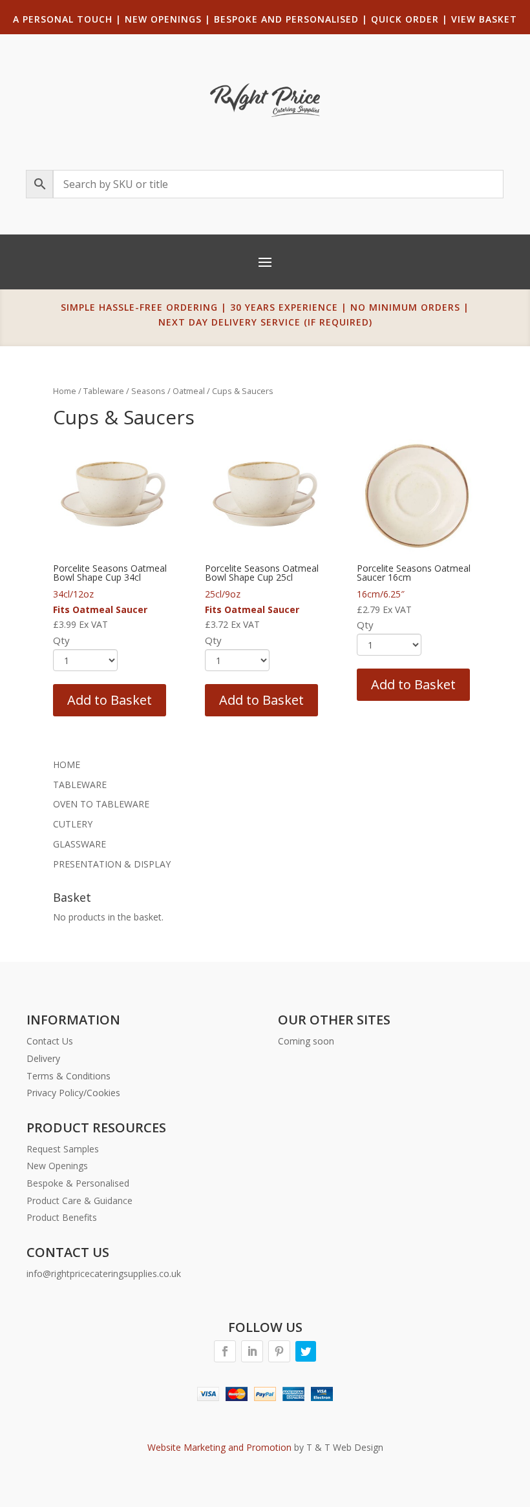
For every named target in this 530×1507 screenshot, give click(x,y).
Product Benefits (61, 1217)
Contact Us (49, 1041)
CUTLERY (72, 824)
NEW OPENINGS (163, 19)
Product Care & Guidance (79, 1200)
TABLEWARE (80, 784)
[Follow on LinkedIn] (252, 1351)
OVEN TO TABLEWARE (101, 804)
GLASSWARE (79, 844)
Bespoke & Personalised (77, 1183)
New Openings (57, 1165)
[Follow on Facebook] (225, 1351)
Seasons (148, 391)
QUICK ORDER (405, 19)
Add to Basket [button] (109, 700)
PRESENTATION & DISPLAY (112, 864)
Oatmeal (189, 391)
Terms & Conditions (68, 1076)
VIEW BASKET (484, 19)
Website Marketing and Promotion (219, 1447)
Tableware (103, 391)
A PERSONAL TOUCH (62, 19)
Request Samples (62, 1149)
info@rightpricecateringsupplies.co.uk (103, 1273)
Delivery (43, 1058)
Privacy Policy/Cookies (73, 1092)
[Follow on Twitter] (305, 1351)
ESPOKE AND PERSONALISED (289, 19)
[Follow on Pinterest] (279, 1351)
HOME (66, 764)
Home (64, 391)
